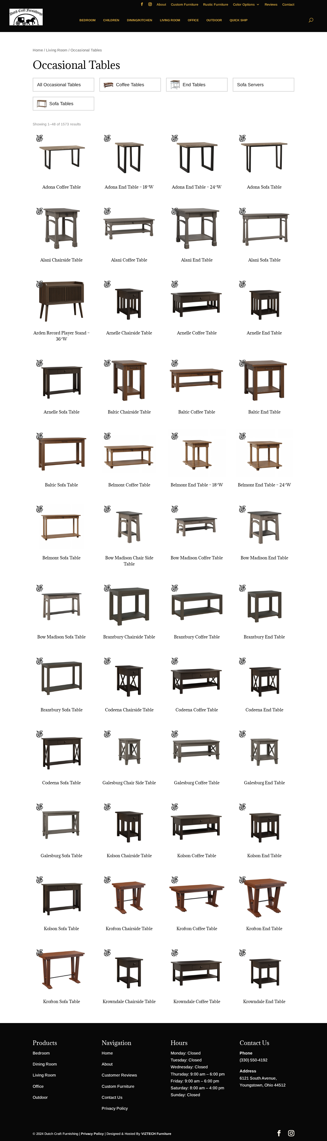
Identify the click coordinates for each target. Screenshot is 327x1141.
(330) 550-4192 (253, 1060)
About (161, 4)
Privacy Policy (115, 1108)
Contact (288, 4)
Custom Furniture (184, 4)
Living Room (170, 20)
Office (193, 20)
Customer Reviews (119, 1075)
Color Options (244, 4)
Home (38, 50)
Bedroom (87, 20)
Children (111, 20)
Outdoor (214, 20)
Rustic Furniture (215, 4)
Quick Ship (239, 20)
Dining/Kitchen (139, 20)
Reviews (271, 4)
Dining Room (45, 1064)
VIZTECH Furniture (156, 1134)
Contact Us (112, 1097)
